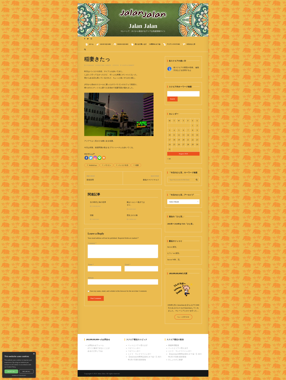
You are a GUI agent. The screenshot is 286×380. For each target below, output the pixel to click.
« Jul (169, 159)
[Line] (99, 158)
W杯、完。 (176, 260)
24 (169, 144)
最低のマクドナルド (151, 180)
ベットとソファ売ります (138, 345)
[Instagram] (95, 158)
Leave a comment (128, 65)
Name (91, 264)
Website (91, 278)
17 (169, 140)
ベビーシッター (134, 348)
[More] (104, 158)
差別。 (175, 247)
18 (174, 140)
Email (127, 264)
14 (188, 135)
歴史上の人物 (132, 215)
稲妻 (137, 165)
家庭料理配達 (173, 345)
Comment (92, 243)
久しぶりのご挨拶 (175, 360)
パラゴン (107, 165)
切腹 (92, 215)
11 (174, 135)
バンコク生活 (123, 165)
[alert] (19, 365)
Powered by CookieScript (19, 375)
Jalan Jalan (143, 26)
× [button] (34, 354)
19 (179, 140)
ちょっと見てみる (183, 317)
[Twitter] (91, 158)
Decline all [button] (26, 371)
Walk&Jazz (93, 165)
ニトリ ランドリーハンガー (139, 354)
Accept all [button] (11, 371)
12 (179, 135)
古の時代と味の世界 (98, 202)
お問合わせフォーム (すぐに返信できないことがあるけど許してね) (99, 348)
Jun (117, 65)
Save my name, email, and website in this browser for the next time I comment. (118, 291)
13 (183, 135)
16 (197, 135)
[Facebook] (86, 158)
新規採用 (90, 180)
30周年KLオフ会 (154, 44)
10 (169, 135)
